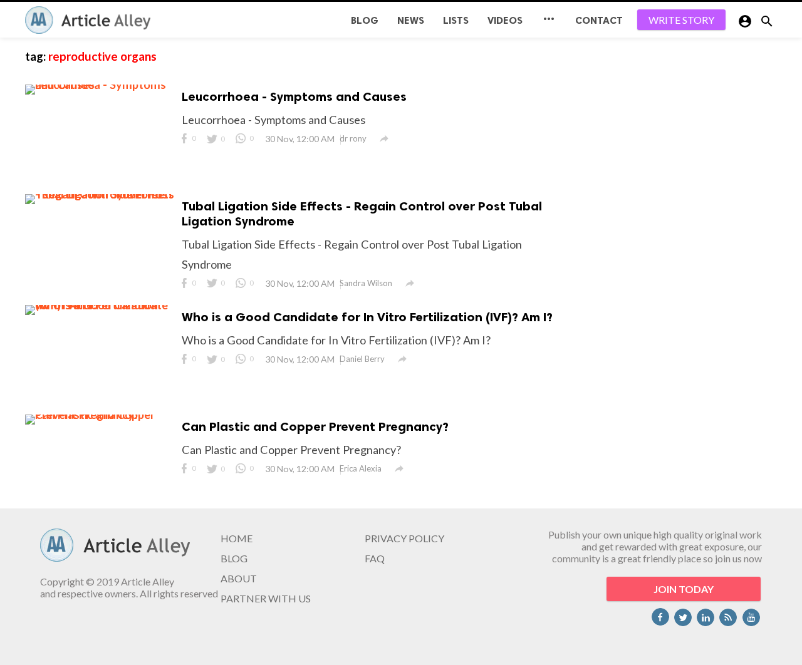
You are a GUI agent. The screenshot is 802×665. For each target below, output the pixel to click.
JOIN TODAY (684, 589)
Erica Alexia (361, 468)
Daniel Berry (362, 359)
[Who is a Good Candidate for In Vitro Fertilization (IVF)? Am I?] (100, 305)
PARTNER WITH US (266, 598)
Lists (456, 20)
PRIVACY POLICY (404, 538)
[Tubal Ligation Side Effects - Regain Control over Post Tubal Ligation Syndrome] (100, 194)
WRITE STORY (681, 20)
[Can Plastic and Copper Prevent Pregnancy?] (100, 414)
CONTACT (599, 20)
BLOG (364, 20)
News (410, 20)
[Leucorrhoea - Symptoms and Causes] (100, 84)
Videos (505, 20)
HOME (237, 538)
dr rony (353, 138)
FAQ (375, 558)
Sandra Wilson (366, 283)
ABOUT (239, 578)
